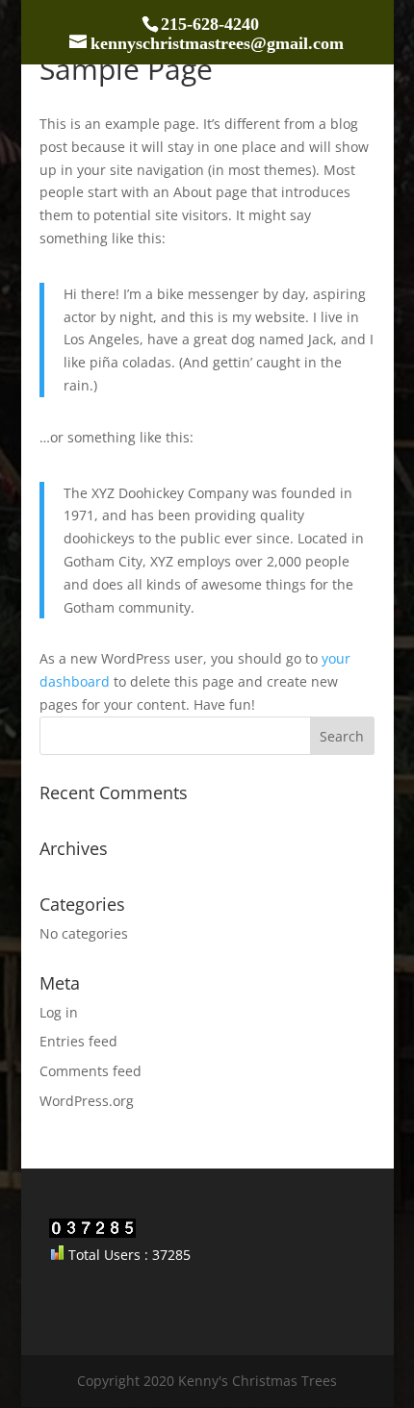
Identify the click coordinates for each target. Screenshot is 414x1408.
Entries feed (78, 1041)
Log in (58, 1012)
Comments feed (90, 1071)
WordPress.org (86, 1101)
